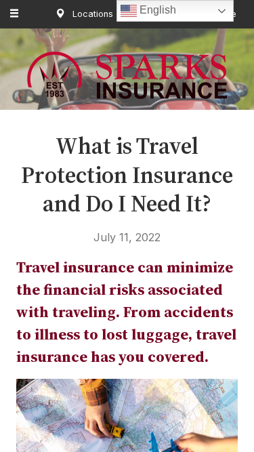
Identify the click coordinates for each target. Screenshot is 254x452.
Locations (91, 14)
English (156, 10)
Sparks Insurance (127, 75)
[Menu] (14, 14)
